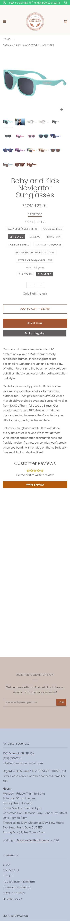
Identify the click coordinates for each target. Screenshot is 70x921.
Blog (6, 864)
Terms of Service (14, 893)
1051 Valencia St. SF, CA (18, 753)
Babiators (35, 214)
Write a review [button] (35, 484)
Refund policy (12, 898)
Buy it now (35, 323)
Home (6, 39)
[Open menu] (8, 21)
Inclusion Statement (17, 887)
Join (61, 702)
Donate (8, 876)
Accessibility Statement (19, 881)
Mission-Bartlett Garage (33, 840)
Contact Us (11, 870)
